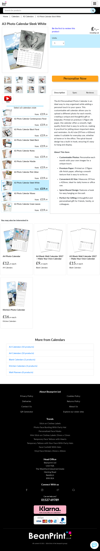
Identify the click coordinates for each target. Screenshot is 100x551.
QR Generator (26, 412)
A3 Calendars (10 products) (21, 347)
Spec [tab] (75, 93)
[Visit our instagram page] (42, 490)
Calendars (15, 17)
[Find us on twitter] (58, 490)
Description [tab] (59, 93)
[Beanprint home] (4, 3)
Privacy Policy (26, 396)
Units (54, 38)
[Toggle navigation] (94, 3)
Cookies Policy (73, 396)
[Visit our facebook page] (26, 490)
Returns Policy (73, 401)
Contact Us (26, 407)
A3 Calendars (28, 17)
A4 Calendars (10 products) (21, 353)
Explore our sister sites (73, 412)
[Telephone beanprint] (73, 490)
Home (5, 17)
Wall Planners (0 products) (21, 372)
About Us (73, 407)
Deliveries (26, 401)
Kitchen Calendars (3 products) (23, 366)
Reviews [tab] (90, 93)
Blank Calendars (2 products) (22, 360)
